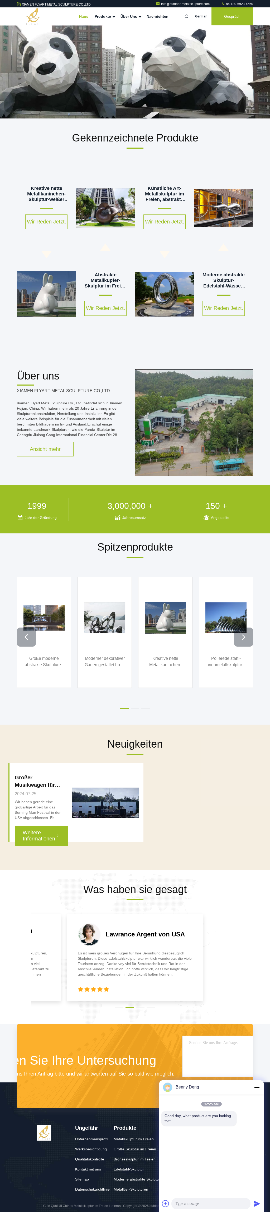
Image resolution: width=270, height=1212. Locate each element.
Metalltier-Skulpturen (131, 1189)
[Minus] (257, 1087)
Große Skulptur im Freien (135, 1149)
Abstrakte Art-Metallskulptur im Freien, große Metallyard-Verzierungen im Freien (165, 662)
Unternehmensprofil (91, 1139)
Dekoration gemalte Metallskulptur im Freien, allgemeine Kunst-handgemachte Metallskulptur (105, 662)
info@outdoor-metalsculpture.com (185, 4)
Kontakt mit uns (88, 1169)
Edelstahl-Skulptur (129, 1169)
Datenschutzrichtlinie (92, 1189)
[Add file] (165, 1203)
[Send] (257, 1203)
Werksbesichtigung (91, 1149)
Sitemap (82, 1179)
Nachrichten (157, 16)
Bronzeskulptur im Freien (135, 1159)
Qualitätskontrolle (89, 1159)
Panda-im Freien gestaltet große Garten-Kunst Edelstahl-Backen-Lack (226, 662)
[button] (119, 117)
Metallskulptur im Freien (134, 1139)
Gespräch (232, 16)
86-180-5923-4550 (239, 4)
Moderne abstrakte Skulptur (137, 1179)
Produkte (103, 16)
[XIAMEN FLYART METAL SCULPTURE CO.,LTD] (33, 16)
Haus (83, 16)
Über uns (129, 16)
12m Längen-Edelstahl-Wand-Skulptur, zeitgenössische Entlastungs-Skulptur (44, 662)
